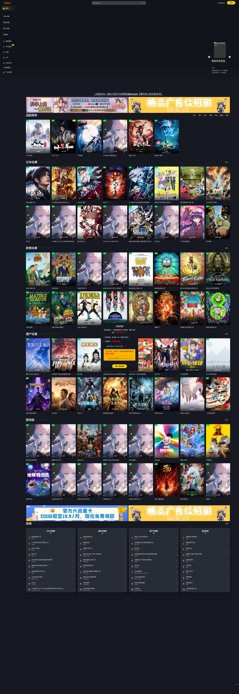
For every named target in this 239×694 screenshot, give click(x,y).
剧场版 (30, 419)
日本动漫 (31, 162)
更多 (226, 162)
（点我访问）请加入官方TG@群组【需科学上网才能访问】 (128, 94)
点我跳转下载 (116, 341)
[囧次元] (7, 3)
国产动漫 (31, 334)
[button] (209, 57)
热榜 (29, 523)
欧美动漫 (31, 248)
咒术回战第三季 (220, 61)
